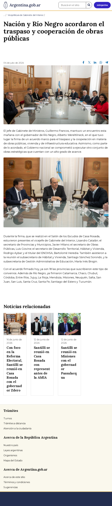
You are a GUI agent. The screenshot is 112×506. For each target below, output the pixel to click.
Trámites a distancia (15, 423)
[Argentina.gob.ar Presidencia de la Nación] (21, 5)
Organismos (10, 455)
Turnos (8, 418)
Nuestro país (11, 445)
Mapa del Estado (13, 460)
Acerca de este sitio (14, 477)
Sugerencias (11, 487)
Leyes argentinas (13, 450)
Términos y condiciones (17, 482)
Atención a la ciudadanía (17, 428)
